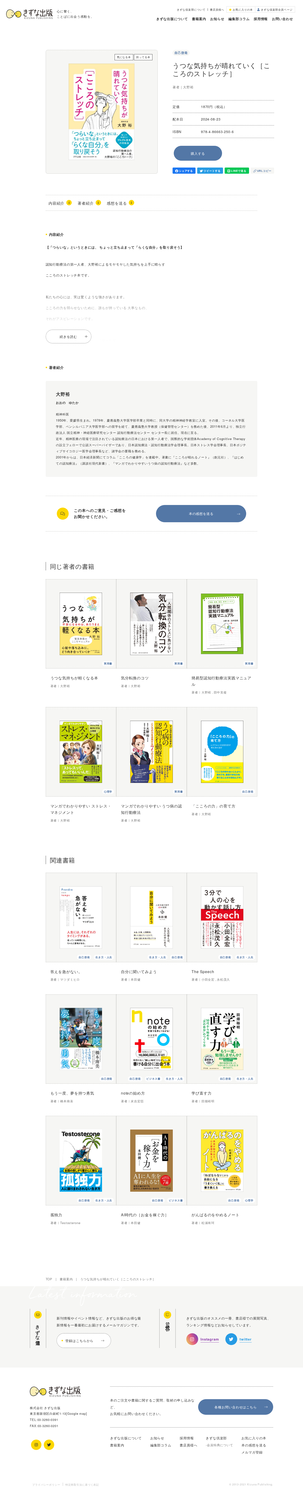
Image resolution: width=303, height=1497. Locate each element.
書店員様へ (217, 9)
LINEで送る (238, 171)
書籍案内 (199, 19)
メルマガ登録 (252, 1452)
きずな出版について (172, 19)
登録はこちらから (79, 1340)
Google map (76, 1413)
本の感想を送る (201, 513)
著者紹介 (86, 203)
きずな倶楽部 (216, 1438)
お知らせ (217, 19)
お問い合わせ (282, 19)
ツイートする (212, 171)
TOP (49, 1279)
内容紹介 (56, 203)
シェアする (186, 171)
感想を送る (117, 203)
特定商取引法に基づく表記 (82, 1484)
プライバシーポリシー (46, 1484)
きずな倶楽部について (191, 9)
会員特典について (220, 1445)
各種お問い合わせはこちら (235, 1406)
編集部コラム (239, 19)
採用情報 (261, 19)
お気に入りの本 (253, 1438)
